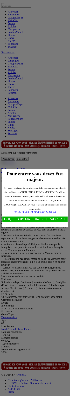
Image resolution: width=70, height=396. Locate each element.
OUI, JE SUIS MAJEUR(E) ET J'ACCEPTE (35, 219)
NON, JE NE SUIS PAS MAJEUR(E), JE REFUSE (35, 212)
